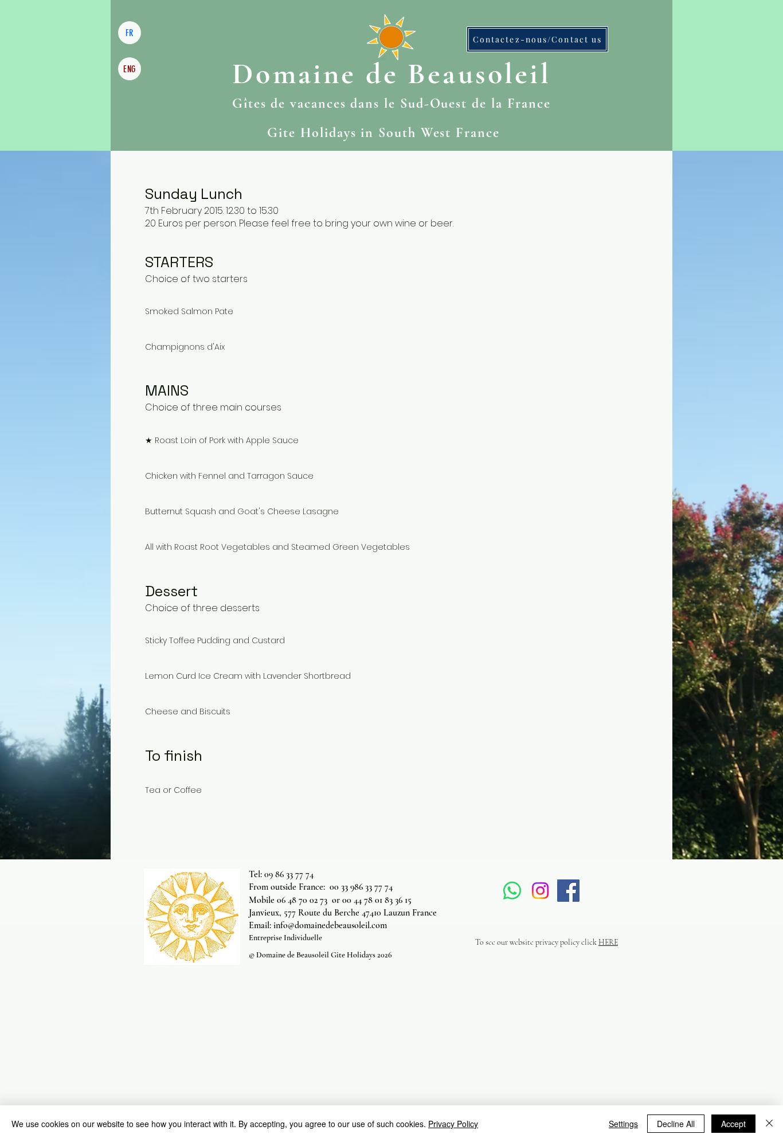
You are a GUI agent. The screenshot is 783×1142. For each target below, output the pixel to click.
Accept (733, 1123)
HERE (608, 942)
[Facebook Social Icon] (568, 890)
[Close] (769, 1123)
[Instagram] (540, 890)
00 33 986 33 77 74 (361, 887)
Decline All (676, 1123)
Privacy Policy (453, 1123)
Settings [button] (623, 1123)
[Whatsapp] (512, 890)
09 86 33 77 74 (289, 874)
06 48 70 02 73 (302, 900)
